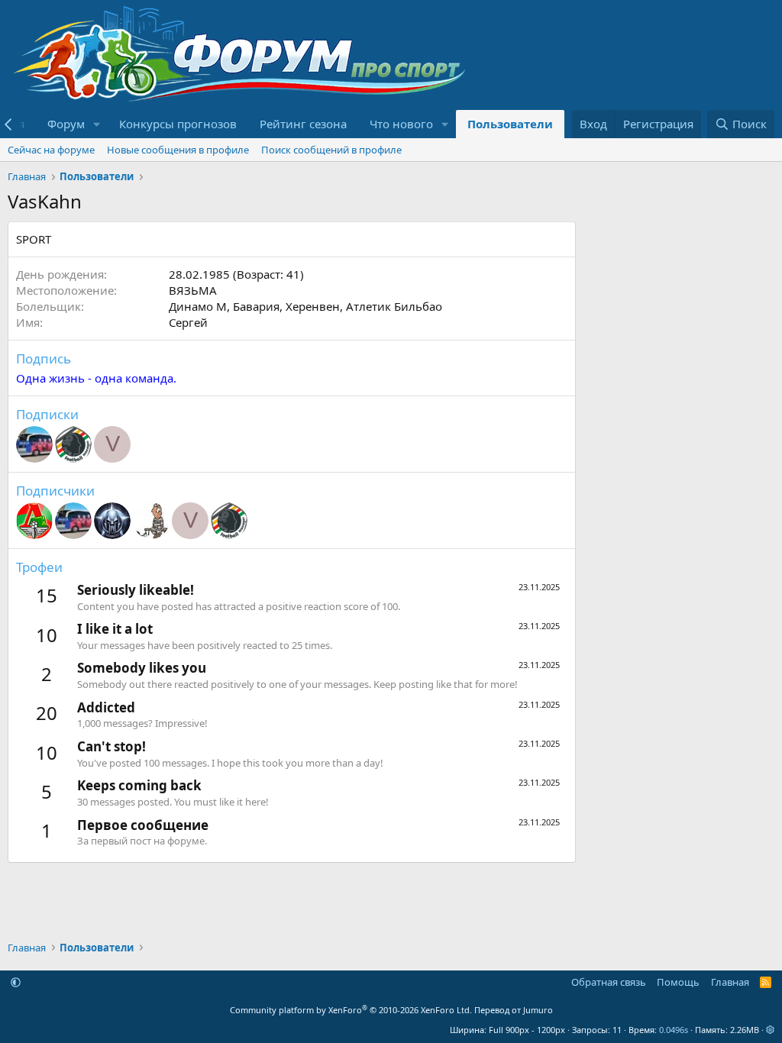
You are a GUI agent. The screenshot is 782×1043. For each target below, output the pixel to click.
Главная (730, 982)
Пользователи (510, 123)
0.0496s (673, 1029)
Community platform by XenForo (351, 1010)
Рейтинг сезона (303, 123)
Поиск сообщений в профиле (331, 150)
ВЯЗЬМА (193, 290)
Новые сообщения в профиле (178, 150)
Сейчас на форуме (51, 150)
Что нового (401, 123)
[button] (97, 124)
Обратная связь (608, 982)
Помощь (678, 982)
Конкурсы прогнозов (178, 123)
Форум (66, 123)
